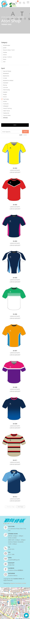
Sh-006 (15, 314)
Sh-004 (15, 241)
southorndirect (12, 575)
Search (25, 131)
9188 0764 (11, 565)
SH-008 (15, 387)
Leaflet (16, 618)
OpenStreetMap (26, 618)
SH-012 (15, 497)
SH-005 (15, 278)
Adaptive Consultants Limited (18, 583)
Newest (25, 135)
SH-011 (15, 460)
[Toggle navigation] (28, 2)
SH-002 (15, 168)
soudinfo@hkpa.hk (14, 560)
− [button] (2, 592)
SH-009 (15, 424)
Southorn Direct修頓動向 (15, 570)
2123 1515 (11, 549)
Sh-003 (15, 205)
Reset (15, 125)
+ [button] (2, 589)
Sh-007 (15, 351)
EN (11, 2)
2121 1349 (11, 554)
